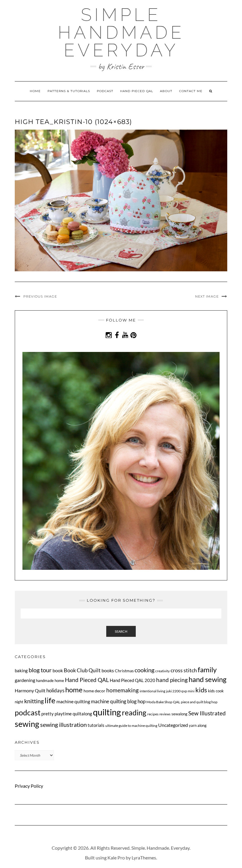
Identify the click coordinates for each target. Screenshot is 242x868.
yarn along (198, 725)
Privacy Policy (29, 786)
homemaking (122, 690)
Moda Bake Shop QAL (163, 702)
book (58, 670)
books (108, 670)
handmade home (50, 680)
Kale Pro (116, 857)
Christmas (124, 670)
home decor (94, 690)
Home (35, 91)
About (166, 91)
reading (134, 712)
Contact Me (190, 91)
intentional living (152, 691)
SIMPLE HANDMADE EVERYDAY (121, 32)
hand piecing (172, 679)
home (74, 689)
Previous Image (40, 296)
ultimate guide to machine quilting (131, 725)
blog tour (40, 670)
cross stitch (184, 670)
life (50, 700)
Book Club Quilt (82, 670)
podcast (27, 712)
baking (21, 670)
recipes (152, 714)
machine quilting (73, 701)
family (207, 669)
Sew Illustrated (207, 713)
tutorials (96, 725)
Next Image (207, 296)
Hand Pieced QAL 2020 (132, 680)
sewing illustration (63, 724)
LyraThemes (144, 857)
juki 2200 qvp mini (180, 691)
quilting (107, 712)
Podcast (105, 91)
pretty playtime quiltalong (66, 713)
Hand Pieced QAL (136, 91)
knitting (34, 701)
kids (201, 690)
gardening (25, 680)
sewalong (179, 714)
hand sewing (207, 679)
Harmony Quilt (30, 690)
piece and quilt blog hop (199, 702)
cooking (144, 669)
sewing (27, 724)
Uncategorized (173, 725)
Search (121, 631)
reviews (165, 714)
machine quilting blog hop (118, 701)
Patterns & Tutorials (69, 91)
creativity (162, 671)
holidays (55, 691)
